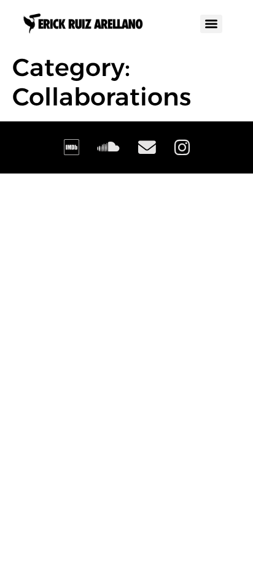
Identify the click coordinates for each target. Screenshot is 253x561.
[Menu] (211, 24)
